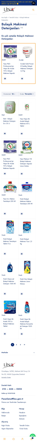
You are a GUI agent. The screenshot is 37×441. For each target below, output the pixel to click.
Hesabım (22, 412)
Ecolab (21, 60)
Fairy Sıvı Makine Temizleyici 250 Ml (9, 200)
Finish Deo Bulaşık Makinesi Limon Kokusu (26, 281)
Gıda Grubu (24, 429)
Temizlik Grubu (13, 17)
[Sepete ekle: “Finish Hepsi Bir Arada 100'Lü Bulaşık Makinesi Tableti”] (5, 333)
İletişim (3, 416)
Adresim (21, 419)
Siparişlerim (22, 416)
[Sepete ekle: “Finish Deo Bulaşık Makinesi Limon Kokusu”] (21, 293)
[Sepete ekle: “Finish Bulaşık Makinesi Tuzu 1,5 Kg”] (21, 253)
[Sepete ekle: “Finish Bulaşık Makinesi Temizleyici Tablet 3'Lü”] (5, 253)
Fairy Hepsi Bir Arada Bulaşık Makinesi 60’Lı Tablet (25, 122)
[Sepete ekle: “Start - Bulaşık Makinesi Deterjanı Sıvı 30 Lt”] (5, 133)
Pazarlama (12, 398)
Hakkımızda (5, 412)
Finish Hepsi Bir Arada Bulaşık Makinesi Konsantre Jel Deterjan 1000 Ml (26, 324)
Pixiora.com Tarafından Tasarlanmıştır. (13, 402)
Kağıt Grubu (5, 425)
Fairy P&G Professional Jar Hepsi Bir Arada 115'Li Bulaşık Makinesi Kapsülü (9, 68)
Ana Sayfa (4, 17)
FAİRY (4, 60)
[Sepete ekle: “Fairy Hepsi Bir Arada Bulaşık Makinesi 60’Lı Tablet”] (21, 133)
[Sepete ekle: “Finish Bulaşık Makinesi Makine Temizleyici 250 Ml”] (21, 213)
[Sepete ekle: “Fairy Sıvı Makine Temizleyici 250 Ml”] (5, 213)
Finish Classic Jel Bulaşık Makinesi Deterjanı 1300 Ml (9, 281)
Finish (20, 195)
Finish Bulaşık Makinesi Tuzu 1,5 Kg (26, 241)
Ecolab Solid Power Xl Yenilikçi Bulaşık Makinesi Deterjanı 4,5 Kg (27, 67)
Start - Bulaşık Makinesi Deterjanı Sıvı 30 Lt (9, 121)
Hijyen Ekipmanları (7, 429)
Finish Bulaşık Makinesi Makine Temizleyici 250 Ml (26, 201)
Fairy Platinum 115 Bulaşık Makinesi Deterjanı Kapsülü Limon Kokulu (26, 162)
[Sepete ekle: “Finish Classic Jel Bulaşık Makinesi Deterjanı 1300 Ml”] (5, 293)
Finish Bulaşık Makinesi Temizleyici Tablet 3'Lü (9, 241)
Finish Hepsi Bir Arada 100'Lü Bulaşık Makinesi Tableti (8, 322)
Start (3, 115)
